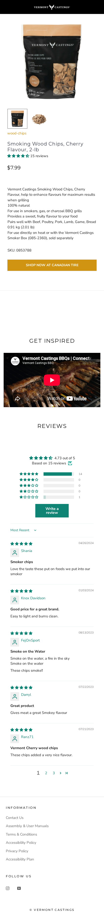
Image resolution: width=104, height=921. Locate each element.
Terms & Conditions (21, 834)
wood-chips (16, 133)
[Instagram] (7, 888)
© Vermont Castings (52, 910)
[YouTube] (19, 888)
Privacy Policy (17, 851)
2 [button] (46, 773)
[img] (21, 543)
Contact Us (14, 817)
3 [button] (54, 773)
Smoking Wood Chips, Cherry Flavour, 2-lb (45, 147)
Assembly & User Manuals (27, 825)
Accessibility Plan (20, 859)
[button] (18, 156)
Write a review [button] (52, 510)
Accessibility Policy (21, 842)
